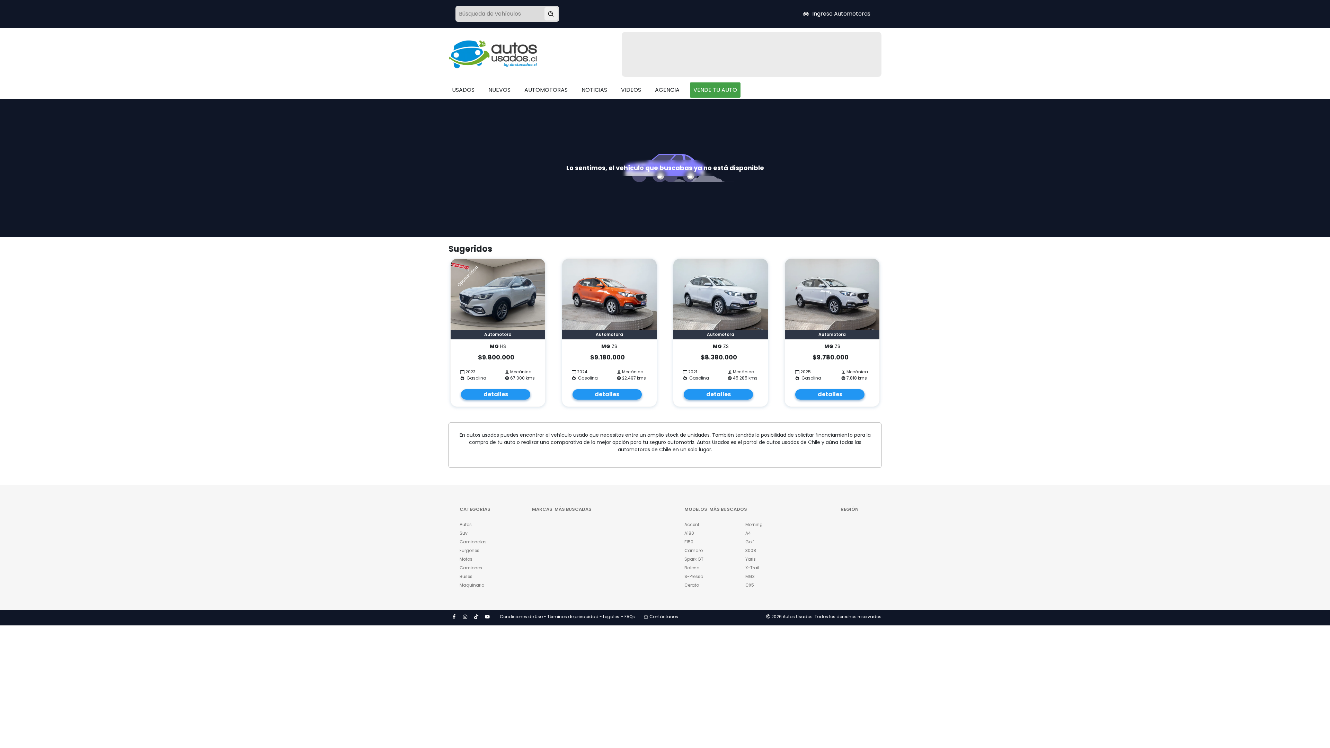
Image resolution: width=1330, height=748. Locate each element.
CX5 (749, 585)
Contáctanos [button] (663, 617)
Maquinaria (472, 585)
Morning (754, 524)
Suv (464, 533)
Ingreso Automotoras (841, 14)
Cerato (691, 585)
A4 (748, 533)
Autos (466, 524)
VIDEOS (631, 90)
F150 (688, 542)
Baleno (691, 568)
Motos (466, 559)
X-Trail (752, 568)
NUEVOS (499, 90)
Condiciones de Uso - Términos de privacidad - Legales (559, 617)
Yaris (750, 559)
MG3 (750, 576)
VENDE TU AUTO (715, 90)
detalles (496, 394)
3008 (750, 550)
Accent (691, 524)
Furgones (469, 550)
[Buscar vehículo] (551, 13)
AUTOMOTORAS (546, 90)
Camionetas (473, 542)
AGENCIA (667, 90)
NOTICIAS (594, 90)
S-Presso (693, 576)
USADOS (463, 90)
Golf (749, 542)
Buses (466, 576)
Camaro (693, 550)
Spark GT (693, 559)
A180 (689, 533)
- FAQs (628, 617)
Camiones (471, 568)
